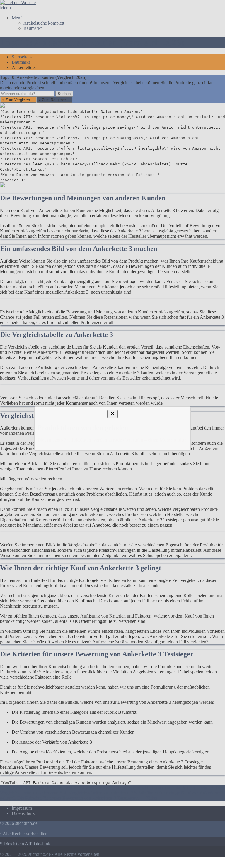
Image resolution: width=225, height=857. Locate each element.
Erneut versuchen (27, 488)
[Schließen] (112, 370)
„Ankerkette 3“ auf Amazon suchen (46, 440)
